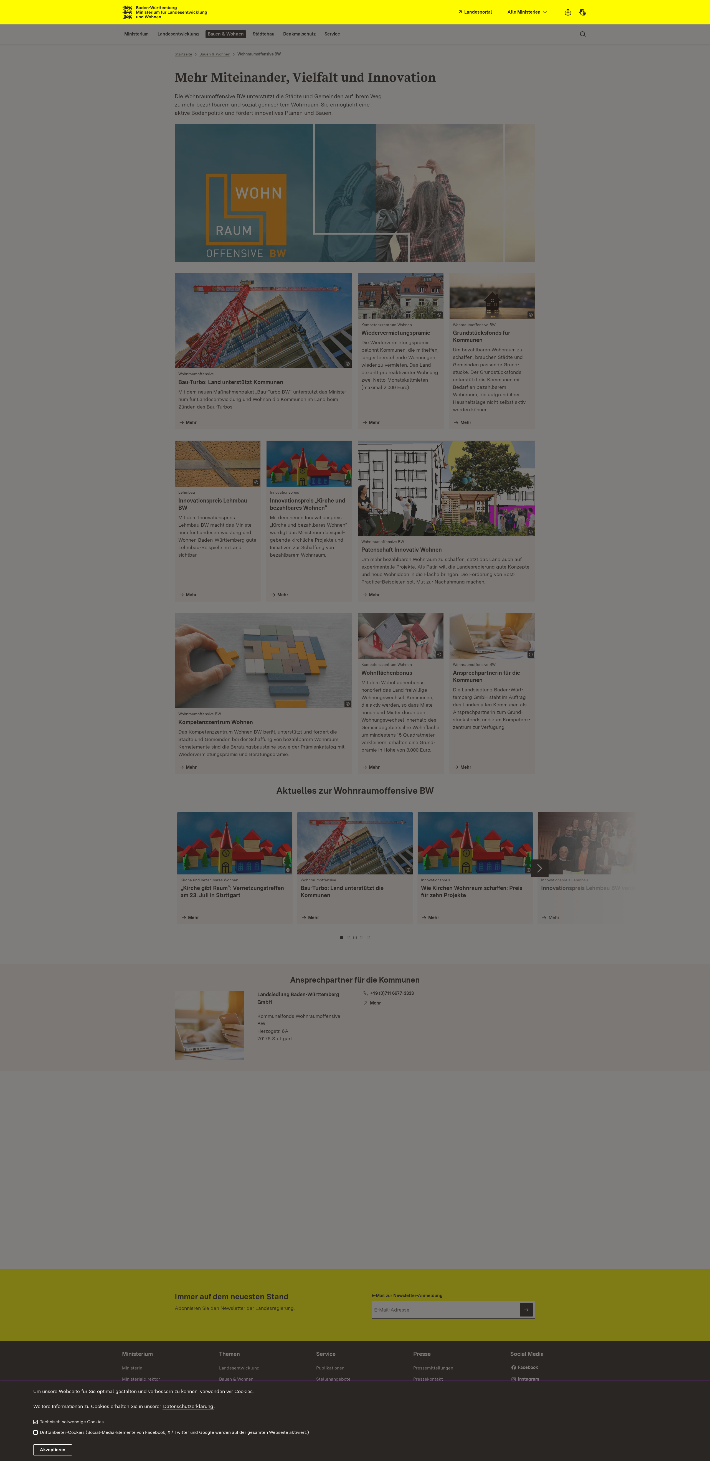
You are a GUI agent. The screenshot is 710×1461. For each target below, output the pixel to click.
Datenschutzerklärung (188, 1406)
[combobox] (527, 12)
